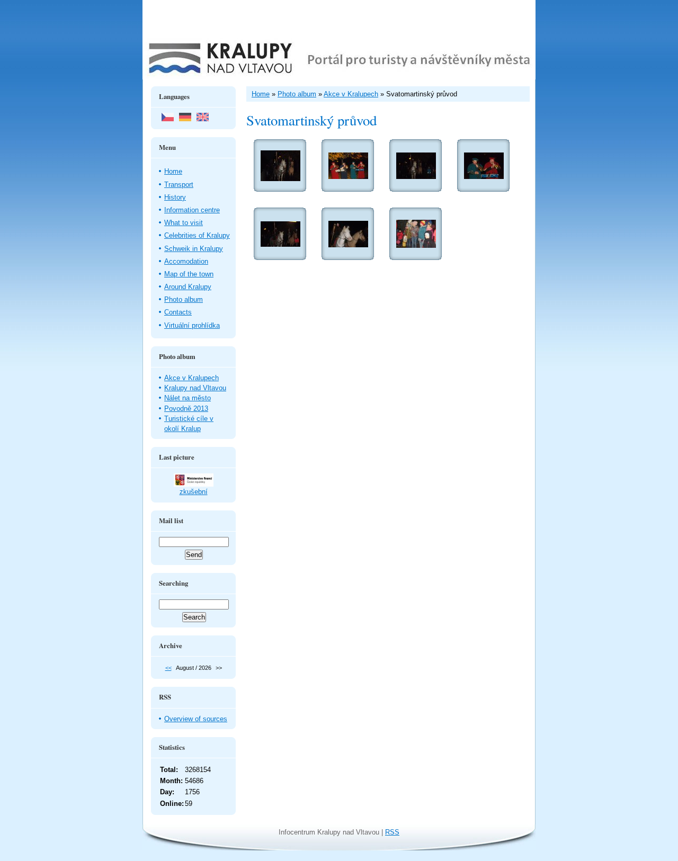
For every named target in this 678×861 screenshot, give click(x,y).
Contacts (178, 312)
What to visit (183, 223)
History (175, 197)
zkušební (194, 492)
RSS (392, 832)
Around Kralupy (187, 287)
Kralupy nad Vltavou (195, 388)
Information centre (192, 210)
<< (168, 668)
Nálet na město (187, 398)
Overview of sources (195, 719)
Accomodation (186, 261)
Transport (178, 185)
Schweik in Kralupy (193, 249)
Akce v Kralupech (191, 378)
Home (173, 171)
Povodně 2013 (186, 408)
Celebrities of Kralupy (197, 235)
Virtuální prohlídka (192, 325)
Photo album (183, 299)
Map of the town (188, 274)
